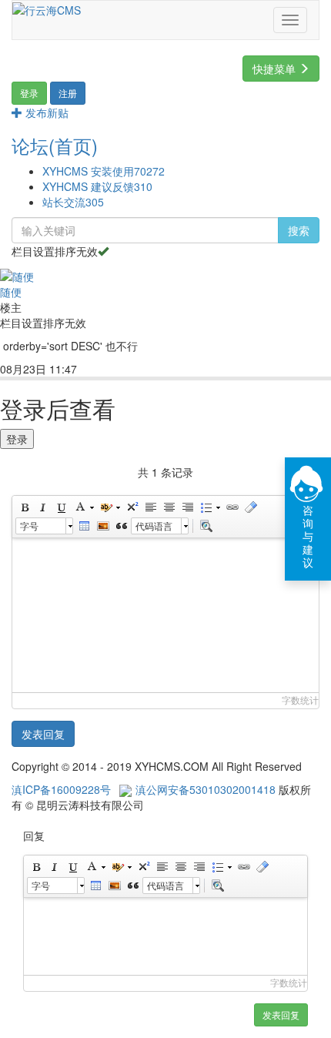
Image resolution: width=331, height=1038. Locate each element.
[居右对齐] (187, 507)
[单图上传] (102, 526)
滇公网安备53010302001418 (205, 789)
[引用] (121, 526)
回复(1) (108, 370)
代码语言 (153, 525)
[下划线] (61, 507)
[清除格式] (250, 507)
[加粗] (24, 507)
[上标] (131, 507)
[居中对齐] (168, 507)
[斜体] (42, 507)
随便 (11, 292)
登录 (17, 439)
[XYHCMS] (46, 8)
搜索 (298, 230)
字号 (29, 525)
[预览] (205, 526)
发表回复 (43, 734)
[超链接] (231, 507)
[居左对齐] (150, 507)
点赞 (154, 370)
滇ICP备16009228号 (61, 789)
